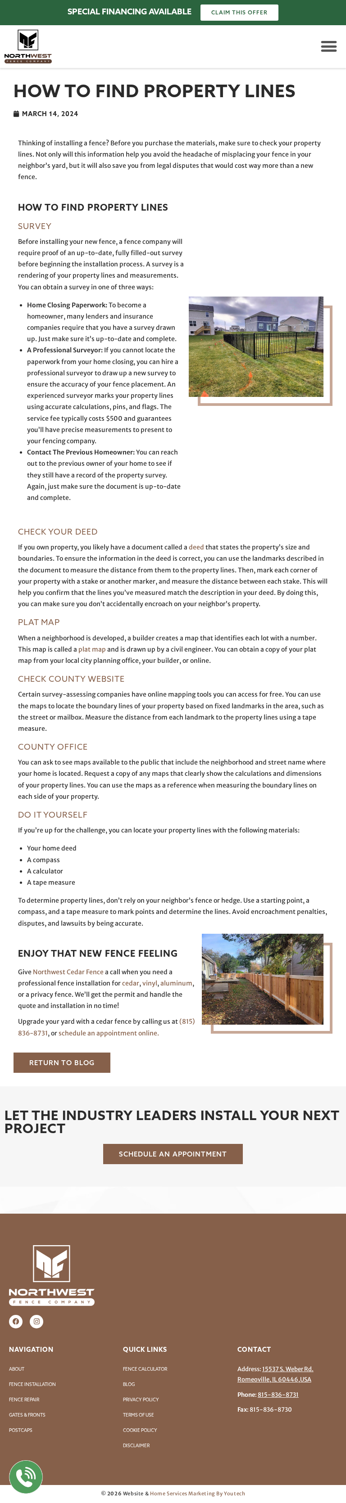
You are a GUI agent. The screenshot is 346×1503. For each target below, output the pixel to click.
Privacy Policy (141, 1400)
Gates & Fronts (27, 1415)
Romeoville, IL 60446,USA (274, 1379)
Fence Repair (24, 1400)
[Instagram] (36, 1321)
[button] (328, 46)
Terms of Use (138, 1415)
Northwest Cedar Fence (68, 972)
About (16, 1369)
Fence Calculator (145, 1369)
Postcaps (20, 1430)
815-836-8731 (278, 1395)
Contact (254, 1350)
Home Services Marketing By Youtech (197, 1493)
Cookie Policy (140, 1430)
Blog (129, 1384)
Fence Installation (32, 1384)
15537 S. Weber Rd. (288, 1369)
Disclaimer (136, 1446)
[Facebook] (16, 1321)
